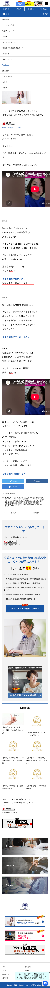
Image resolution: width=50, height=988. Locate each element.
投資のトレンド (8, 31)
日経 (6, 500)
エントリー (36, 499)
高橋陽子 (12, 494)
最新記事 (5, 19)
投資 (42, 499)
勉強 (37, 497)
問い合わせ (43, 9)
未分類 (4, 82)
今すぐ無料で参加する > (13, 279)
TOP (3, 967)
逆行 (25, 503)
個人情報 (5, 978)
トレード (5, 36)
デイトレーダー (35, 500)
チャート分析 (22, 504)
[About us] (25, 873)
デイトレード (7, 76)
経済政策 (5, 71)
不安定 (10, 502)
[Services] (25, 853)
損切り (27, 500)
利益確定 (11, 503)
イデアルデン (18, 506)
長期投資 (33, 504)
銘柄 (15, 503)
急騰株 (21, 502)
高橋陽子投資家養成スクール (13, 48)
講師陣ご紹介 (6, 974)
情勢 (6, 503)
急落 (6, 506)
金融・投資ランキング (11, 127)
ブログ (18, 9)
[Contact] (25, 892)
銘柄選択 (39, 504)
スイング (26, 497)
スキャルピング (18, 499)
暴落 (28, 504)
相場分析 (5, 53)
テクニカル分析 (8, 25)
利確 (9, 504)
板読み (21, 497)
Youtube (5, 65)
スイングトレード (12, 497)
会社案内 (31, 9)
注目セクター (7, 59)
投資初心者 (36, 503)
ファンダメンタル (8, 42)
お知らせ (6, 9)
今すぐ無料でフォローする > (15, 337)
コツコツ (11, 506)
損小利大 (21, 500)
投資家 (30, 503)
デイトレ (16, 502)
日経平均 (20, 503)
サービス (28, 971)
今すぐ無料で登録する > (13, 473)
